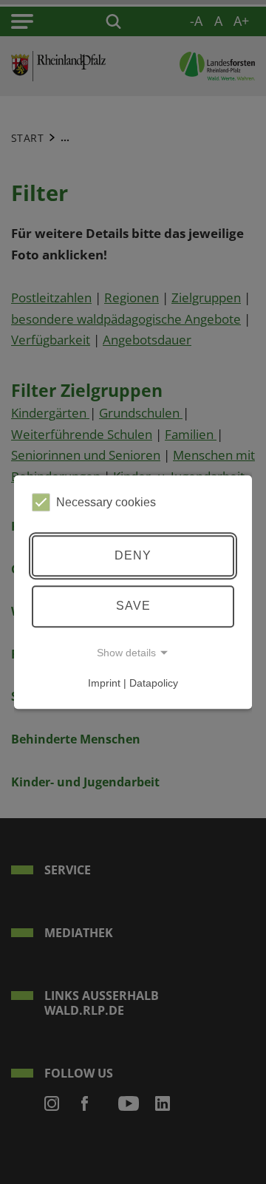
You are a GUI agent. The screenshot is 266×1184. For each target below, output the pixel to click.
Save (133, 605)
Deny (133, 555)
